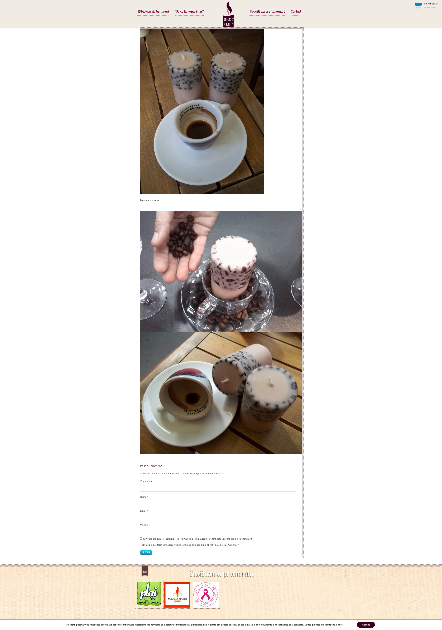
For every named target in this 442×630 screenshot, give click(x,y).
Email (143, 510)
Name (143, 496)
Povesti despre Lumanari (267, 11)
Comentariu (147, 481)
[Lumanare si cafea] (202, 111)
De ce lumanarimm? (189, 11)
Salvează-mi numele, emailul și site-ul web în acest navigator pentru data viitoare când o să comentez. (198, 538)
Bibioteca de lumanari (153, 11)
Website (144, 524)
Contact (296, 11)
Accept (366, 624)
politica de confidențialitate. (327, 624)
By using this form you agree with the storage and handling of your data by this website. (190, 544)
